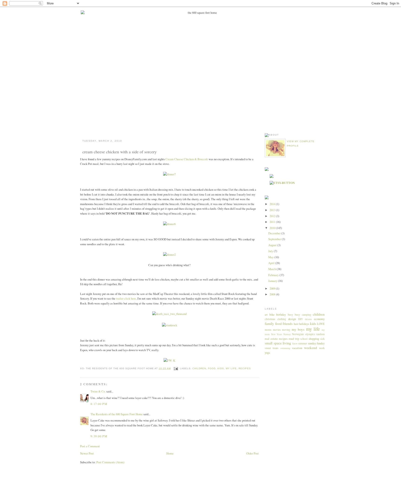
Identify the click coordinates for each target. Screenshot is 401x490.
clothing (281, 319)
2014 (273, 204)
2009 (273, 288)
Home (170, 453)
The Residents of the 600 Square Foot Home (117, 414)
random (320, 334)
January (273, 281)
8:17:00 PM (99, 404)
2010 (273, 228)
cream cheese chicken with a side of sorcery (119, 151)
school (303, 338)
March (272, 269)
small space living (278, 343)
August (272, 245)
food (212, 368)
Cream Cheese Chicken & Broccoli (186, 159)
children (199, 368)
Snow (295, 343)
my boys (298, 329)
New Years (276, 334)
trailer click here (126, 298)
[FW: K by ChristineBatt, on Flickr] (169, 360)
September (275, 239)
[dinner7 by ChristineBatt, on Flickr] (169, 174)
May (271, 257)
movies (277, 329)
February (273, 275)
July (271, 251)
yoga (267, 352)
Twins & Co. (98, 391)
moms (268, 329)
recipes (245, 368)
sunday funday (316, 343)
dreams (308, 319)
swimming (285, 348)
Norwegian (298, 334)
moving (286, 329)
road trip (294, 338)
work (322, 348)
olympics (310, 334)
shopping (314, 338)
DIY (300, 319)
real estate (271, 338)
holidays (304, 324)
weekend (310, 347)
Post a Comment (90, 446)
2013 (273, 210)
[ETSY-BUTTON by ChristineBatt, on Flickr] (282, 183)
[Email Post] (176, 368)
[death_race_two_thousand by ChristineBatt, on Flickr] (169, 314)
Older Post (252, 453)
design (292, 319)
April (271, 263)
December (274, 233)
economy (319, 319)
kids (220, 368)
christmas (270, 319)
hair (296, 324)
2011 (273, 222)
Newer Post (87, 453)
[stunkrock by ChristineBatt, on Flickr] (169, 325)
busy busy (294, 314)
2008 (273, 294)
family (269, 323)
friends (288, 323)
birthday (281, 314)
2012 (273, 216)
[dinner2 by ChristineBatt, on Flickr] (169, 254)
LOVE (321, 324)
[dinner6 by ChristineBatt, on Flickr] (169, 224)
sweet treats (271, 348)
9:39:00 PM (99, 436)
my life (231, 368)
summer (302, 343)
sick (322, 338)
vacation (297, 348)
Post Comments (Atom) (110, 462)
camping (306, 314)
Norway (287, 334)
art (266, 314)
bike (272, 314)
